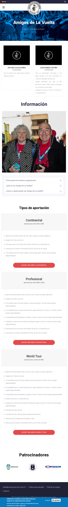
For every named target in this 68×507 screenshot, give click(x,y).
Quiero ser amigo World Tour (34, 432)
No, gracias (56, 500)
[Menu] (3, 7)
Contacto (6, 491)
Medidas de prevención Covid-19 (14, 487)
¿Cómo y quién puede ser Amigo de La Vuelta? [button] (24, 191)
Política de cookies (53, 487)
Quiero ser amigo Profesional (34, 342)
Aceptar (47, 500)
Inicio (25, 29)
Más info (23, 505)
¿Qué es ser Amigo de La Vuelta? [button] (19, 186)
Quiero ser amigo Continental (34, 265)
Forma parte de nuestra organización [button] (21, 180)
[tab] (34, 180)
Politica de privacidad (36, 487)
